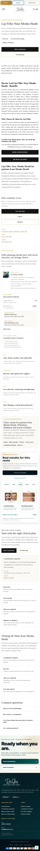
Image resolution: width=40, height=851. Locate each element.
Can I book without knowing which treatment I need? (18, 721)
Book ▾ (6, 2)
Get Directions (32, 2)
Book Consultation (20, 49)
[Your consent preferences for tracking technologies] (36, 847)
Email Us (20, 222)
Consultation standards (9, 445)
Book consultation (20, 761)
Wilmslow (6, 797)
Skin (14, 484)
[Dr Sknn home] (11, 782)
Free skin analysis (26, 811)
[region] (20, 501)
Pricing (5, 442)
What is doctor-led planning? (12, 708)
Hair (34, 484)
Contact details (25, 814)
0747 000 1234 (6, 242)
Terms (21, 844)
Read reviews (7, 329)
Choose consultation (20, 472)
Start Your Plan (20, 211)
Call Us (20, 216)
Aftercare (20, 445)
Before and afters (13, 442)
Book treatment (20, 767)
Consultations (5, 806)
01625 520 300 (6, 236)
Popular (6, 484)
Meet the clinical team (8, 814)
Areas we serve (30, 442)
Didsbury (16, 797)
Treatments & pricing (7, 809)
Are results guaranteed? (11, 728)
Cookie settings (27, 844)
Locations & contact (27, 809)
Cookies (16, 844)
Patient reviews (25, 806)
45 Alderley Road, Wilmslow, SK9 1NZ (14, 231)
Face (20, 484)
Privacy (11, 844)
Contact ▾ (18, 2)
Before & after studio (7, 811)
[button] (3, 9)
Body (27, 484)
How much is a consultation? (12, 714)
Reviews (22, 442)
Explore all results (20, 478)
